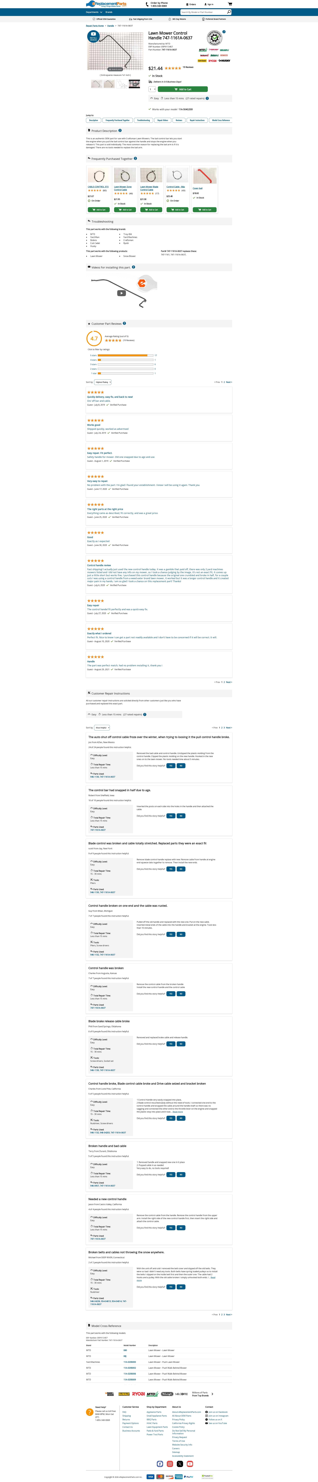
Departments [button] (92, 12)
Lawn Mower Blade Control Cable (149, 188)
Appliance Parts (154, 1412)
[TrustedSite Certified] (207, 1476)
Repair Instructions (197, 120)
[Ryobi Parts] (138, 1394)
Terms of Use (178, 1441)
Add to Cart (185, 89)
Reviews (179, 120)
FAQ (124, 1412)
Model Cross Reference (221, 120)
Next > (229, 382)
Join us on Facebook (218, 1412)
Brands (109, 12)
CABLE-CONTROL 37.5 (98, 186)
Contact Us (127, 1427)
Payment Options (130, 1423)
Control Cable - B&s (176, 186)
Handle (110, 25)
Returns (126, 1419)
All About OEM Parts (181, 1415)
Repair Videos (163, 120)
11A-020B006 (130, 1373)
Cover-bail (197, 188)
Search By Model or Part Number (197, 12)
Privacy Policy (178, 1419)
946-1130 (94, 776)
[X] (180, 1464)
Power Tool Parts (155, 1434)
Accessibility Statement (183, 1456)
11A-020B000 (130, 1362)
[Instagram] (170, 1464)
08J (125, 1356)
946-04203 (105, 1132)
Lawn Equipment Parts (157, 1427)
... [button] (177, 1111)
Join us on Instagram (218, 1415)
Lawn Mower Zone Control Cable (123, 188)
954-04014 (117, 1301)
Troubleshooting (143, 120)
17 (123, 355)
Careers (176, 1448)
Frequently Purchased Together (117, 120)
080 (125, 1350)
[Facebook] (160, 1464)
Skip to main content (159, 21)
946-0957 (94, 1185)
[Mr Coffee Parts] (181, 1394)
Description (93, 120)
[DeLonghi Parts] (167, 1394)
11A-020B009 (130, 1379)
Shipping (126, 1415)
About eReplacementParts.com (186, 1412)
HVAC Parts (152, 1423)
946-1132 (94, 954)
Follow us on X (215, 1419)
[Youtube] (190, 1464)
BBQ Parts (151, 1419)
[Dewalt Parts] (124, 1394)
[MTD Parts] (153, 1394)
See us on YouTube (218, 1423)
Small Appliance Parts (157, 1415)
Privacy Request (179, 1437)
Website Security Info (182, 1444)
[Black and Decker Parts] (109, 1394)
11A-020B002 (130, 1367)
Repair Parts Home (95, 25)
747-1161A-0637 (107, 776)
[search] (229, 12)
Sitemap (176, 1452)
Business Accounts (131, 1430)
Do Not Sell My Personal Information (183, 1432)
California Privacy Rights (183, 1423)
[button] (230, 4)
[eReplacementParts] (106, 3)
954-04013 (106, 1301)
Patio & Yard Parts (155, 1430)
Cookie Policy (178, 1427)
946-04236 (95, 1301)
